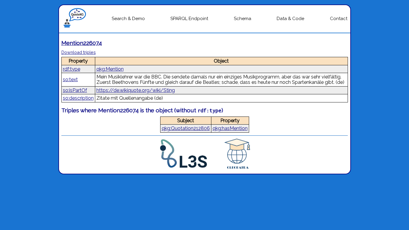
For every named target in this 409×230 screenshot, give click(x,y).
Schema (242, 18)
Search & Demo (128, 18)
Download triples (78, 52)
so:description (78, 98)
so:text (70, 79)
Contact (338, 18)
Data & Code (290, 18)
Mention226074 (81, 43)
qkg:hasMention (230, 128)
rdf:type (71, 69)
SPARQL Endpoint (189, 18)
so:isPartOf (75, 90)
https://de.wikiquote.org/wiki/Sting (135, 90)
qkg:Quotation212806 (186, 128)
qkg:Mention (110, 69)
